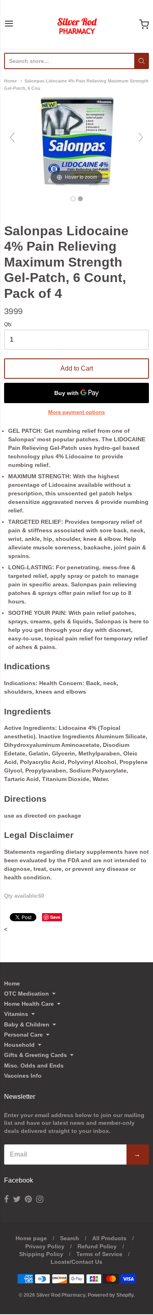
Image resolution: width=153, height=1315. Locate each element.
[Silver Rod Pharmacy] (76, 24)
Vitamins (16, 1014)
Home (10, 80)
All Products (109, 1238)
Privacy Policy (44, 1246)
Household (19, 1045)
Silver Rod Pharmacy (60, 1295)
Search (69, 1238)
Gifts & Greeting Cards (35, 1055)
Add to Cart (76, 368)
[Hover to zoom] (76, 141)
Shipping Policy (41, 1254)
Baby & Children (26, 1024)
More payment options (76, 412)
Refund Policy (97, 1246)
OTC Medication (26, 993)
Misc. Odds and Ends (34, 1065)
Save (55, 917)
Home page (31, 1238)
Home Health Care (29, 1003)
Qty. (8, 324)
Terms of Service (99, 1254)
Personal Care (23, 1034)
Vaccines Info (23, 1075)
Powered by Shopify (110, 1295)
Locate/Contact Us (76, 1262)
